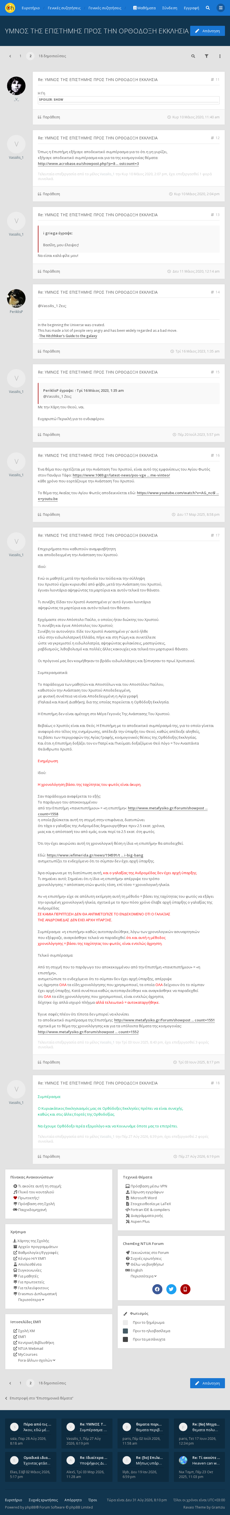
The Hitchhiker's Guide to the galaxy (68, 335)
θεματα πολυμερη (206, 1429)
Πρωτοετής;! (28, 1197)
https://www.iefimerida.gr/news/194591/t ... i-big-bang (95, 855)
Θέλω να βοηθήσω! (147, 1264)
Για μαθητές (27, 1276)
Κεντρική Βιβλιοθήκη (35, 1342)
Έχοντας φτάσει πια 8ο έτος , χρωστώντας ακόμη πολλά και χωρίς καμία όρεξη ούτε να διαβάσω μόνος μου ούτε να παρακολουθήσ (37, 1463)
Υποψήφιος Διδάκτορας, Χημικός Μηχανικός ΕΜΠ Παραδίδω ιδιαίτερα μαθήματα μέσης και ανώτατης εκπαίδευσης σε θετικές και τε (94, 1463)
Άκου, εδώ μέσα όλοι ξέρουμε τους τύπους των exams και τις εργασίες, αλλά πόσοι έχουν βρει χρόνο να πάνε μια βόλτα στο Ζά (37, 1429)
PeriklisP (16, 311)
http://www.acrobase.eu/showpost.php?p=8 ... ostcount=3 (88, 163)
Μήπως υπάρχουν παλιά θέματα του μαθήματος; (150, 1463)
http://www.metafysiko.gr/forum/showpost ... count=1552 (88, 1031)
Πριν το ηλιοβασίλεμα (151, 1330)
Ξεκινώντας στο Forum (149, 1252)
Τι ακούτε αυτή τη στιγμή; (39, 1186)
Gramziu (218, 1507)
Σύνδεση (169, 7)
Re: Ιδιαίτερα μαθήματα (101, 1457)
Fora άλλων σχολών (35, 1360)
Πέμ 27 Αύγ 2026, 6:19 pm (83, 1441)
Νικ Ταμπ (186, 1472)
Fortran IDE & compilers (150, 1209)
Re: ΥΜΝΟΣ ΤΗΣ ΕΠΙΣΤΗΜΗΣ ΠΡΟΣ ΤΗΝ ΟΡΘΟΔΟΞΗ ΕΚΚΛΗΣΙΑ (98, 79)
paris (127, 1438)
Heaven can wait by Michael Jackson (206, 1463)
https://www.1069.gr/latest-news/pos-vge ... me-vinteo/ (121, 475)
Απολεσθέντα (29, 1264)
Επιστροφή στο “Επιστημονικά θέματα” (41, 1398)
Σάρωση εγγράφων (147, 1191)
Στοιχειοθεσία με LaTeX (150, 1203)
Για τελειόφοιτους (33, 1287)
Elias (13, 1472)
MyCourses (27, 1354)
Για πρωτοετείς (30, 1281)
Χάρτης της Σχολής (33, 1240)
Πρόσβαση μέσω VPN (148, 1186)
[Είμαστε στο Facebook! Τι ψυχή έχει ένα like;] (157, 1289)
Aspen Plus (140, 1221)
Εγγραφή (191, 7)
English (136, 1270)
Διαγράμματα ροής (146, 1215)
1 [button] (21, 56)
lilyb (126, 1472)
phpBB (30, 1507)
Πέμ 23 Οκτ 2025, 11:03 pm (196, 1474)
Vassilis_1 (16, 157)
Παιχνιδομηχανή (32, 1209)
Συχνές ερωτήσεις (146, 1258)
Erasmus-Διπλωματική (37, 1293)
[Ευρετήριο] (10, 8)
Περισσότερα (29, 1299)
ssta (13, 1438)
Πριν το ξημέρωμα (148, 1322)
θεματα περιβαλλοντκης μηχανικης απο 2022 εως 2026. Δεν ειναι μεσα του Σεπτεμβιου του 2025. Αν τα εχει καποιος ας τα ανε (150, 1429)
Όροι (93, 1500)
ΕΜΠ (21, 1336)
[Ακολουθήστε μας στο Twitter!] (171, 1289)
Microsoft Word (143, 1197)
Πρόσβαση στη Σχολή (36, 1203)
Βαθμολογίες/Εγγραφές (37, 1252)
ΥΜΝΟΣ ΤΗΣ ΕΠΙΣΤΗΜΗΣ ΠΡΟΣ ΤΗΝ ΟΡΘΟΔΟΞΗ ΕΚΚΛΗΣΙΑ (96, 30)
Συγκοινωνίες (29, 1270)
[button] (10, 56)
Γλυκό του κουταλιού (35, 1191)
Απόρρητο (73, 1500)
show (58, 100)
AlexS (70, 1472)
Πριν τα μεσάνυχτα (149, 1339)
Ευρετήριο (13, 1500)
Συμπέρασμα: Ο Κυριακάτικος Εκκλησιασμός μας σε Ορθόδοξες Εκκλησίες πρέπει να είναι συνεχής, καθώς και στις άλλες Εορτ (94, 1429)
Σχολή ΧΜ (26, 1330)
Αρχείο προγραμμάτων (37, 1246)
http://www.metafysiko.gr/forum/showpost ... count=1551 (164, 1020)
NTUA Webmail (30, 1348)
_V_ (16, 99)
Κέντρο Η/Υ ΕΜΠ (31, 1258)
